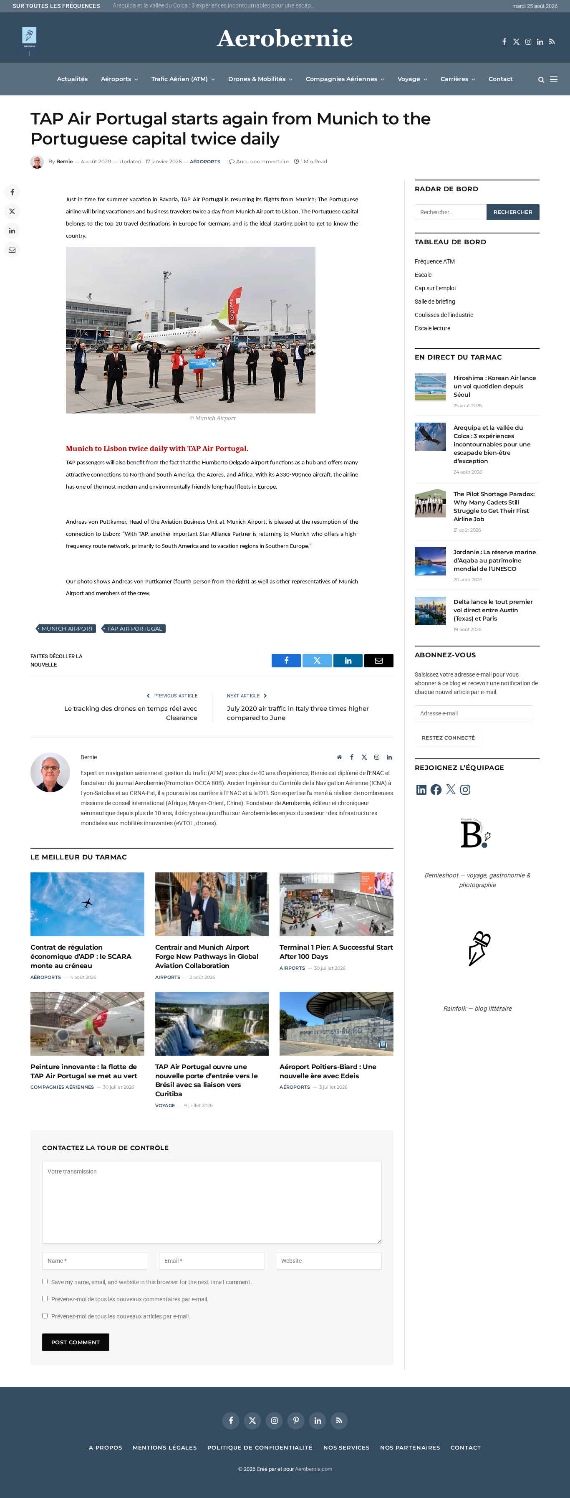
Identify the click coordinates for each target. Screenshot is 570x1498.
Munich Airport (67, 628)
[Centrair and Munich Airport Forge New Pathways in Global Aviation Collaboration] (212, 904)
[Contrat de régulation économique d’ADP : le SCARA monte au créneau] (87, 904)
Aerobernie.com (313, 1469)
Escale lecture (432, 328)
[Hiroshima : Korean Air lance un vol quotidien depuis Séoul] (430, 387)
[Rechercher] (541, 79)
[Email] (12, 250)
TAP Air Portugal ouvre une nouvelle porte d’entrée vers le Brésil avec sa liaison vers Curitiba (206, 1080)
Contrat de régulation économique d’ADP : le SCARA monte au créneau (80, 956)
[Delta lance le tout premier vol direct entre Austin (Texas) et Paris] (430, 611)
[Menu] (553, 79)
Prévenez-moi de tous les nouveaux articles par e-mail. (120, 1316)
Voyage (409, 79)
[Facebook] (12, 192)
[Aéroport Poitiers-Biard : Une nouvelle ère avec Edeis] (336, 1024)
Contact (501, 79)
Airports (168, 977)
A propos (105, 1447)
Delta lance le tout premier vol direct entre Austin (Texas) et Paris (493, 610)
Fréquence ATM (435, 261)
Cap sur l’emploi (435, 288)
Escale (423, 274)
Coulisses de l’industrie (444, 315)
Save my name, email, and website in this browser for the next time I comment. (151, 1282)
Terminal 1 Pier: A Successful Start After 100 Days (336, 952)
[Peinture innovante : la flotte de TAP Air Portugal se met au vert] (87, 1024)
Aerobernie (149, 783)
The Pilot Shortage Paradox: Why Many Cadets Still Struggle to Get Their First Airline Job (494, 506)
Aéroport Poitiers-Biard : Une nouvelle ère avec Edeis (328, 1071)
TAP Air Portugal (134, 628)
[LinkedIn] (12, 230)
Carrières (454, 79)
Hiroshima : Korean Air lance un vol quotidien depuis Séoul (495, 386)
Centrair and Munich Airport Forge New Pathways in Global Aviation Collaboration (207, 956)
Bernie (64, 161)
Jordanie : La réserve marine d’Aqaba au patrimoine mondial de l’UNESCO (495, 560)
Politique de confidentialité (260, 1447)
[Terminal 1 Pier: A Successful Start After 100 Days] (336, 904)
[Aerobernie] (284, 42)
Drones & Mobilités (256, 79)
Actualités (72, 79)
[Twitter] (12, 211)
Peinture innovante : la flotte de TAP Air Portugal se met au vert (83, 1071)
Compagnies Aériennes (341, 79)
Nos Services (346, 1447)
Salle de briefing (435, 301)
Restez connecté (448, 738)
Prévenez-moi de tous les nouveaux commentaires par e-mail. (130, 1299)
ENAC (376, 773)
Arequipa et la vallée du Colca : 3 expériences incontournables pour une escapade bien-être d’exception (217, 5)
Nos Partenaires (410, 1447)
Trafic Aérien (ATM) (179, 79)
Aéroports (116, 79)
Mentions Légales (165, 1447)
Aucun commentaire (262, 161)
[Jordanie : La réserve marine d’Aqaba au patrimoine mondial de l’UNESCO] (430, 561)
